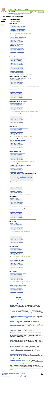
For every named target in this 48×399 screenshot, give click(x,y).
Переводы (17, 13)
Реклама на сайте (23, 373)
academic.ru (4, 13)
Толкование (12, 21)
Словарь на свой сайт (36, 7)
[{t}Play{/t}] (16, 23)
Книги (23, 13)
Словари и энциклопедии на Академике (18, 9)
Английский (3, 21)
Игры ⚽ (28, 13)
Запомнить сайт (28, 7)
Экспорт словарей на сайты (5, 376)
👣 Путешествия (4, 374)
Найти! (41, 11)
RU (41, 7)
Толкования (11, 13)
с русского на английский (29, 16)
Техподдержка (17, 373)
